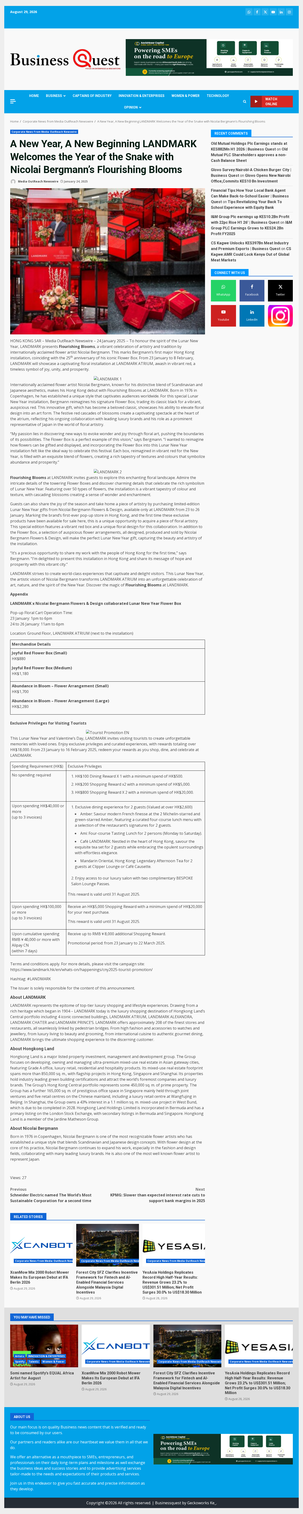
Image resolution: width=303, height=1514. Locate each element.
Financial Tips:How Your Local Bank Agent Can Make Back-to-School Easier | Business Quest (250, 196)
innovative (55, 407)
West (181, 1102)
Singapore (142, 1073)
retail (71, 1068)
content (87, 988)
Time (67, 612)
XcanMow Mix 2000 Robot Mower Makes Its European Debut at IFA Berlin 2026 (41, 1245)
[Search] (244, 101)
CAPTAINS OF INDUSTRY (92, 96)
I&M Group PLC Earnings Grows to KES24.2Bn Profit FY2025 (251, 228)
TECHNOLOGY (218, 96)
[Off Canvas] (13, 101)
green (54, 1079)
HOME (34, 96)
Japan (47, 424)
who (181, 1136)
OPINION (131, 107)
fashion (136, 1028)
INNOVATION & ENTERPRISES (142, 96)
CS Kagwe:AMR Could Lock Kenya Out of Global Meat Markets (251, 254)
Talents (34, 1361)
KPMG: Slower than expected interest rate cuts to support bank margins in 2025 (157, 1195)
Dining (96, 776)
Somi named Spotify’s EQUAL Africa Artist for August (44, 1346)
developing (40, 1062)
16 (68, 749)
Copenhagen (21, 396)
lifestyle (139, 1005)
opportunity (126, 521)
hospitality (114, 1068)
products (18, 521)
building (67, 1079)
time (157, 515)
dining (97, 807)
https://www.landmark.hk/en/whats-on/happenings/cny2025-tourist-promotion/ (81, 969)
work (86, 553)
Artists (19, 1356)
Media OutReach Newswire (37, 181)
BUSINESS (54, 96)
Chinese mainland (94, 1096)
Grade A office (40, 1068)
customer (145, 1039)
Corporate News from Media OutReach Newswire (44, 131)
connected (81, 1016)
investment (95, 1056)
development (151, 1056)
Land (34, 1056)
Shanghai (168, 1073)
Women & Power (53, 1361)
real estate (148, 1062)
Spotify (20, 1361)
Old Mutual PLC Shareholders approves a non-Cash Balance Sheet (249, 155)
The (56, 413)
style (89, 396)
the (153, 340)
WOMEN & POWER (186, 96)
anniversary (84, 357)
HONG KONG (21, 340)
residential (87, 1068)
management (119, 1056)
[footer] (209, 57)
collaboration (82, 418)
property (77, 1056)
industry (26, 1079)
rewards (165, 744)
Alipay (17, 945)
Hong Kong (184, 352)
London (56, 1113)
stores (191, 1022)
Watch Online (271, 101)
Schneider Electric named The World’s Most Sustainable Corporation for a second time (51, 1195)
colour (182, 489)
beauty (169, 538)
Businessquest (168, 1502)
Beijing (16, 1102)
